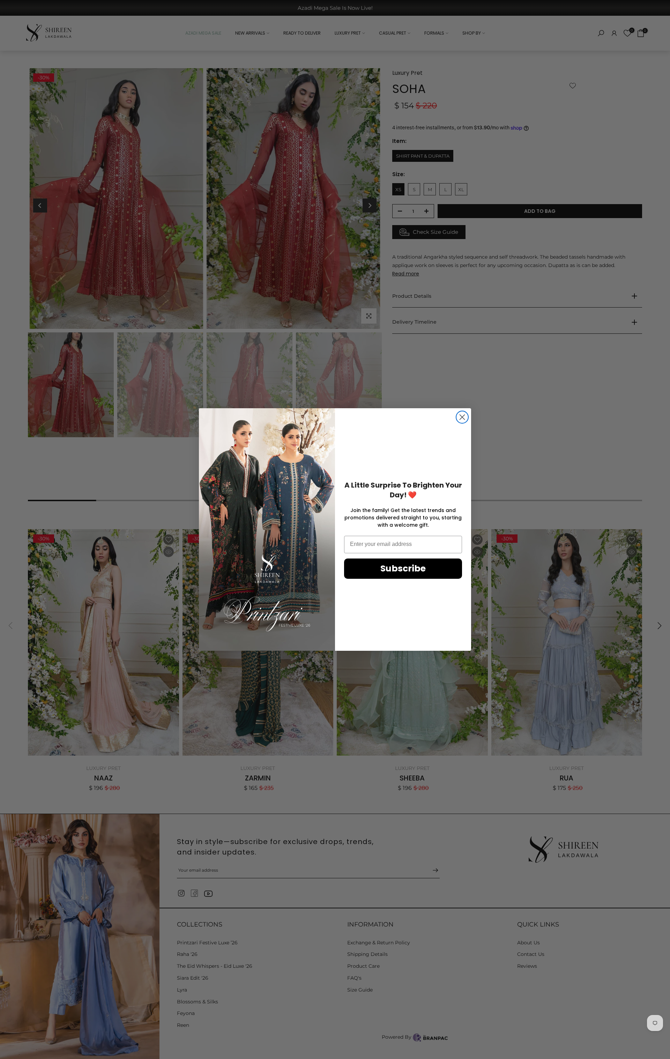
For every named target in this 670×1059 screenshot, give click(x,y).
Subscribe (403, 568)
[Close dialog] (462, 417)
